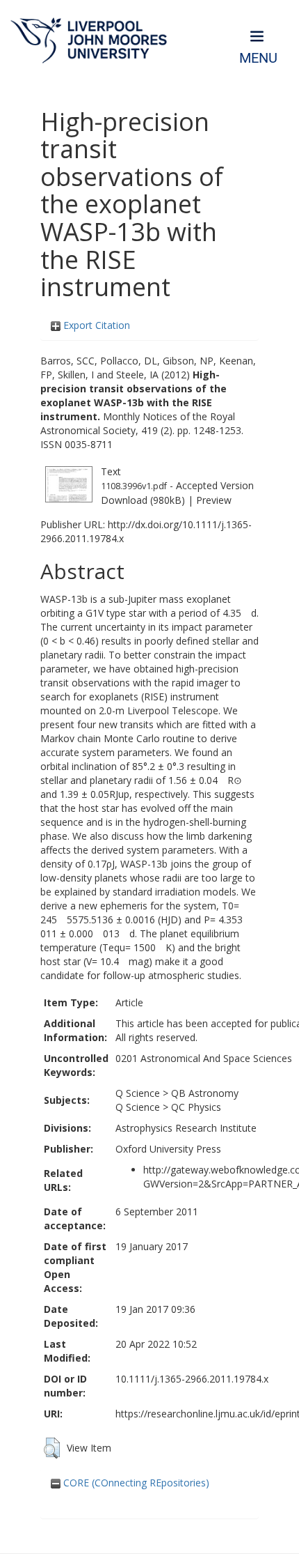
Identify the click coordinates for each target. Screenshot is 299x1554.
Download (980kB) (143, 500)
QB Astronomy (205, 1093)
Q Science (137, 1093)
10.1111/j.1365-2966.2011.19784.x (191, 1378)
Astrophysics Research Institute (186, 1127)
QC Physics (196, 1107)
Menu (258, 58)
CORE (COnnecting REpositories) (134, 1482)
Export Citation (95, 325)
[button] (52, 1448)
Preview (214, 500)
